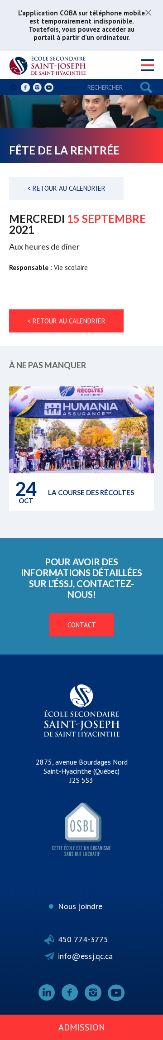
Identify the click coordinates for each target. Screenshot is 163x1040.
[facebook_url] (25, 87)
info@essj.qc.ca (85, 956)
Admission (81, 1027)
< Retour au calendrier (66, 188)
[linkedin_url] (13, 87)
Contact (81, 625)
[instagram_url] (37, 87)
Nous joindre (80, 906)
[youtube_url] (48, 87)
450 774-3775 (83, 939)
